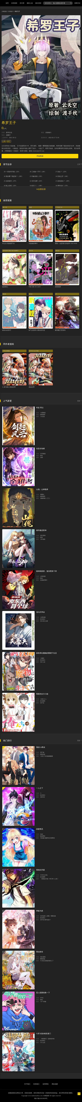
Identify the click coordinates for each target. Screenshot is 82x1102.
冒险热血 (42, 754)
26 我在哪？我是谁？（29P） (13, 176)
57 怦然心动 (59, 207)
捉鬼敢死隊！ (44, 580)
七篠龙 (42, 658)
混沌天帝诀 (40, 612)
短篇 (30, 207)
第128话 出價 (44, 621)
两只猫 (42, 752)
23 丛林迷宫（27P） (10, 181)
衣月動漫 (42, 453)
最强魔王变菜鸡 (60, 330)
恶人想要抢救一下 (43, 993)
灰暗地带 (58, 287)
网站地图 (55, 1084)
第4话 (4, 294)
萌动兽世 (39, 952)
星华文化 (9, 132)
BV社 (41, 998)
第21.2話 (42, 662)
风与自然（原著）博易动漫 (48, 916)
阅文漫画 (42, 535)
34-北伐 (42, 416)
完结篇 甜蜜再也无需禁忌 (47, 838)
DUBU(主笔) (44, 875)
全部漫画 (14, 3)
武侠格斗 (10, 11)
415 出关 (42, 1042)
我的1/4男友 (40, 747)
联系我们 (36, 1084)
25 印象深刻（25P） (36, 176)
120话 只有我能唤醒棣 (46, 756)
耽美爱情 (42, 836)
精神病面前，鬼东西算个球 (46, 571)
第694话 (42, 797)
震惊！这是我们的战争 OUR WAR (66, 243)
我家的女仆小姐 (42, 694)
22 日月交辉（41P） (36, 181)
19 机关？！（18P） (36, 185)
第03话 (31, 250)
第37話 (42, 703)
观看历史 (77, 3)
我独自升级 (40, 870)
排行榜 (22, 3)
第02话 (57, 250)
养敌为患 (39, 911)
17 (56, 294)
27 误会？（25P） (61, 171)
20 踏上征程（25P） (10, 185)
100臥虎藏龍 (6, 351)
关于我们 (27, 1084)
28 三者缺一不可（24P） (38, 171)
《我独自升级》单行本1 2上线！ (49, 879)
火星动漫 (42, 617)
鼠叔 (41, 834)
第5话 (30, 294)
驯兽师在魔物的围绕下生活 (46, 653)
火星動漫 (42, 412)
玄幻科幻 (42, 619)
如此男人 (5, 287)
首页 (7, 3)
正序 (78, 164)
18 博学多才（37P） (62, 185)
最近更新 (38, 3)
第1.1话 (5, 207)
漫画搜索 (48, 3)
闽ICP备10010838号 (40, 1098)
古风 (4, 141)
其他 (41, 455)
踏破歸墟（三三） (45, 498)
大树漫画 (4, 11)
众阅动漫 (42, 576)
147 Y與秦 (43, 1001)
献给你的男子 (6, 330)
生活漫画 (42, 701)
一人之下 (39, 788)
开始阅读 (40, 156)
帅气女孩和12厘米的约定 (37, 330)
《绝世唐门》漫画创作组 (47, 1038)
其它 (9, 141)
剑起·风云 (40, 407)
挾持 (41, 457)
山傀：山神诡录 (42, 489)
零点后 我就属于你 (8, 243)
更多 (78, 401)
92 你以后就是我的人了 (46, 960)
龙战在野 (32, 387)
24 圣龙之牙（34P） (62, 176)
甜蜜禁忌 (39, 829)
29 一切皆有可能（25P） (12, 171)
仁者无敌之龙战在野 (9, 387)
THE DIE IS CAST (35, 287)
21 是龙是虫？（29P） (63, 181)
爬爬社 (42, 494)
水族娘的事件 (33, 243)
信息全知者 (40, 448)
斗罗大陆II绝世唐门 (43, 1033)
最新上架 (30, 3)
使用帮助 (46, 1084)
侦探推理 (42, 414)
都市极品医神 (41, 530)
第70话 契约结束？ (45, 920)
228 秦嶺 (42, 539)
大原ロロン (43, 699)
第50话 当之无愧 (33, 351)
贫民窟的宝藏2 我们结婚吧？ (11, 250)
